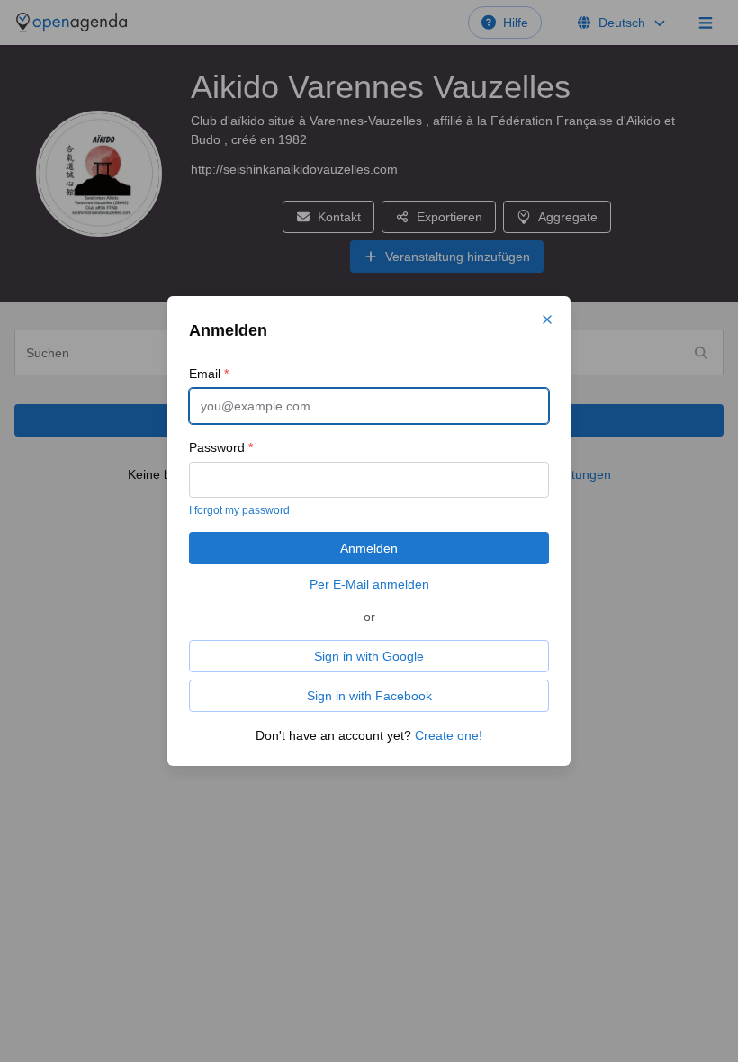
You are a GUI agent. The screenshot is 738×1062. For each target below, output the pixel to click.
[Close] (547, 319)
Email (209, 373)
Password (221, 447)
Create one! (448, 735)
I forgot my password (239, 510)
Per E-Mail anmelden (369, 584)
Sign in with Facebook (369, 695)
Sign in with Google (369, 656)
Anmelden (369, 548)
